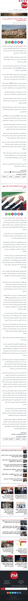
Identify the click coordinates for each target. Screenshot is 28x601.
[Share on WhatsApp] (9, 42)
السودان (17, 176)
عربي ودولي (21, 9)
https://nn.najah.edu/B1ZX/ (19, 172)
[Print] (6, 42)
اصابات (4, 176)
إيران (23, 439)
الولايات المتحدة (8, 439)
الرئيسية (26, 9)
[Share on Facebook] (21, 42)
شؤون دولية (16, 9)
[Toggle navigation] (20, 1)
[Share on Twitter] (15, 42)
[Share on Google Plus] (18, 42)
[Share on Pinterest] (12, 42)
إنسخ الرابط (7, 172)
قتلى (23, 176)
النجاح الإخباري (24, 5)
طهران (18, 439)
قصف (10, 176)
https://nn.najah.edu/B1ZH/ (18, 434)
